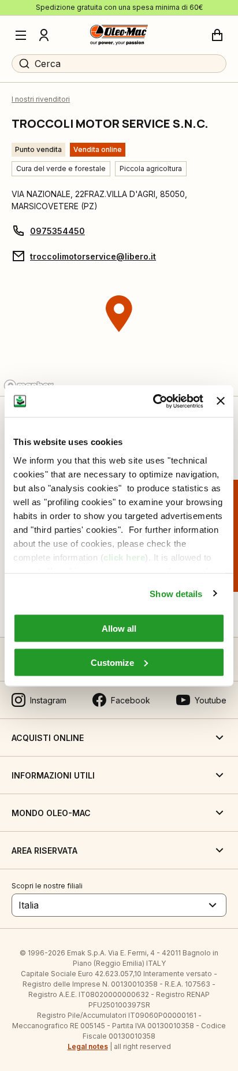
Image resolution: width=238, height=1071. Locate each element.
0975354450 (57, 231)
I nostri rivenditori (41, 99)
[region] (119, 335)
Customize (112, 662)
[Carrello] (217, 35)
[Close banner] (221, 401)
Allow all (119, 628)
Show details (176, 593)
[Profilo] (44, 35)
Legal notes (88, 1046)
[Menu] (21, 35)
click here (124, 557)
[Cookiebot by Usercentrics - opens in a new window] (154, 401)
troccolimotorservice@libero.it (93, 256)
